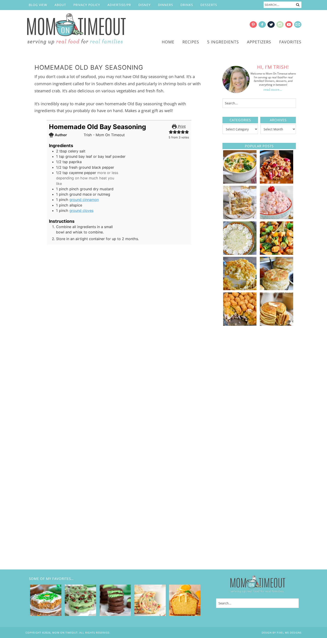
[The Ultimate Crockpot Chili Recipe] (276, 182)
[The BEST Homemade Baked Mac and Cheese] (239, 288)
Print (181, 126)
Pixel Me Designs (289, 632)
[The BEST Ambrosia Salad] (276, 217)
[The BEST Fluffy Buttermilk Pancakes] (276, 324)
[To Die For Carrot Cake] (239, 217)
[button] (171, 132)
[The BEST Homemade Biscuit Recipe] (276, 288)
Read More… (273, 90)
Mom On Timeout (76, 29)
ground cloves (81, 210)
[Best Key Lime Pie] (239, 253)
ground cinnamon (84, 199)
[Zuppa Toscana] (239, 182)
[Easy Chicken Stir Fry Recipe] (276, 253)
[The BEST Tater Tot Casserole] (239, 324)
